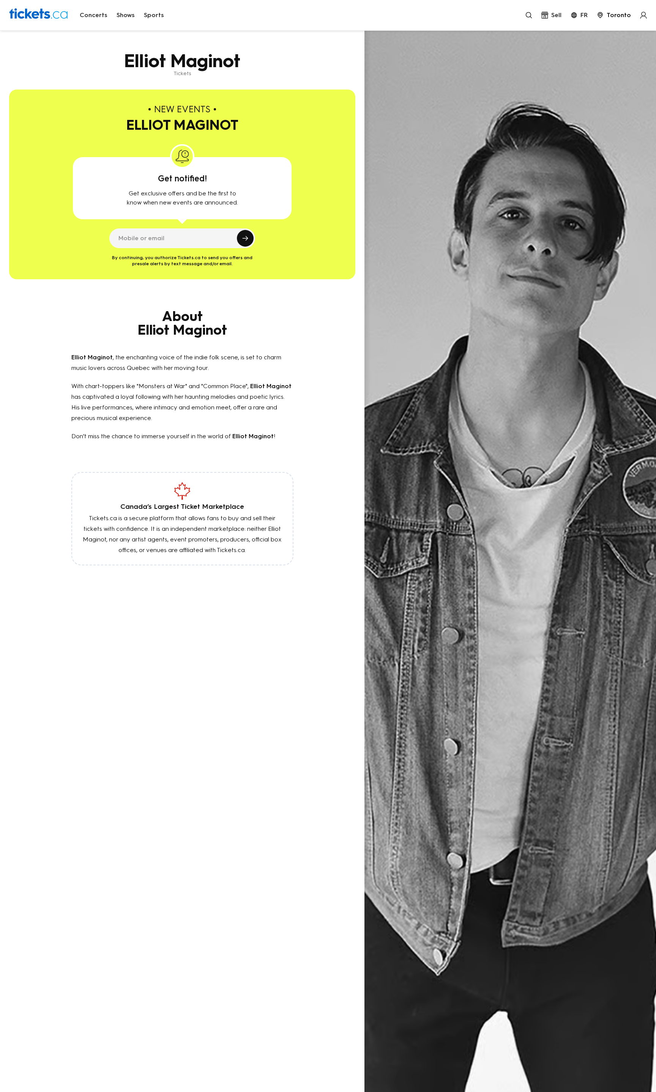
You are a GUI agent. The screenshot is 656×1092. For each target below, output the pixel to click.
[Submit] (245, 238)
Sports (154, 15)
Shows (126, 15)
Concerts (93, 15)
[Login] (643, 15)
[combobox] (614, 15)
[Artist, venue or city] (528, 15)
